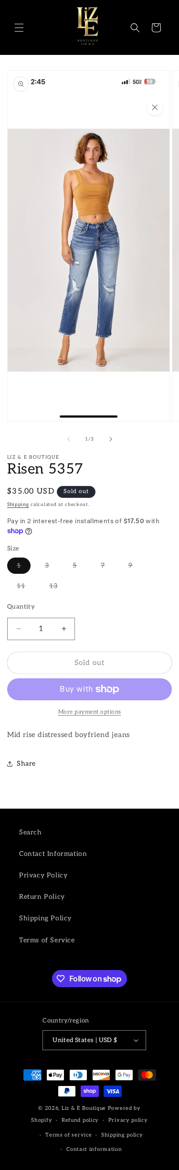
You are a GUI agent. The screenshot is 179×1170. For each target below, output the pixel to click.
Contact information (94, 1149)
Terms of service (68, 1135)
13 (53, 586)
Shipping (18, 504)
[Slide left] (68, 439)
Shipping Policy (45, 918)
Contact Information (53, 854)
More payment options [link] (89, 712)
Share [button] (26, 763)
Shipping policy (122, 1135)
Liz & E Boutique (84, 1108)
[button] (19, 27)
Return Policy (42, 897)
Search (30, 832)
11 (21, 586)
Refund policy (80, 1120)
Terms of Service (47, 940)
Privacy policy (128, 1120)
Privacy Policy (43, 875)
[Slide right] (110, 439)
